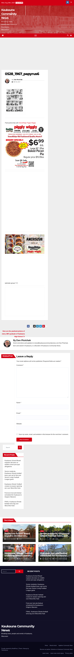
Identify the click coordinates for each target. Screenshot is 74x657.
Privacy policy (69, 653)
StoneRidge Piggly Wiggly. (27, 123)
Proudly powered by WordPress (9, 648)
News (6, 531)
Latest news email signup (57, 653)
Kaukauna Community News (9, 14)
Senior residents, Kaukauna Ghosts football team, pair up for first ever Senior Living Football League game (13, 475)
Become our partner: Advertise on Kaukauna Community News (56, 649)
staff (20, 539)
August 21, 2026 (11, 558)
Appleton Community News (65, 645)
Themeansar (4, 650)
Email (18, 413)
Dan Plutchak (18, 79)
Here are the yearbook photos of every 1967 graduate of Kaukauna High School (13, 333)
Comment (20, 365)
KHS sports (8, 550)
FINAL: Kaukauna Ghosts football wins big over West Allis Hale (13, 503)
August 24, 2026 (47, 539)
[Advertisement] (24, 56)
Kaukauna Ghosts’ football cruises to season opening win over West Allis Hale (13, 486)
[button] (67, 35)
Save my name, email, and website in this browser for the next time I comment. (43, 434)
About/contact (53, 645)
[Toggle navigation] (35, 35)
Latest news (45, 653)
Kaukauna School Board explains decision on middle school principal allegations (35, 578)
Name (18, 402)
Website (19, 424)
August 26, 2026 (11, 539)
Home (46, 645)
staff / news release (60, 558)
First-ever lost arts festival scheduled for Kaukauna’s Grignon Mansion (13, 495)
